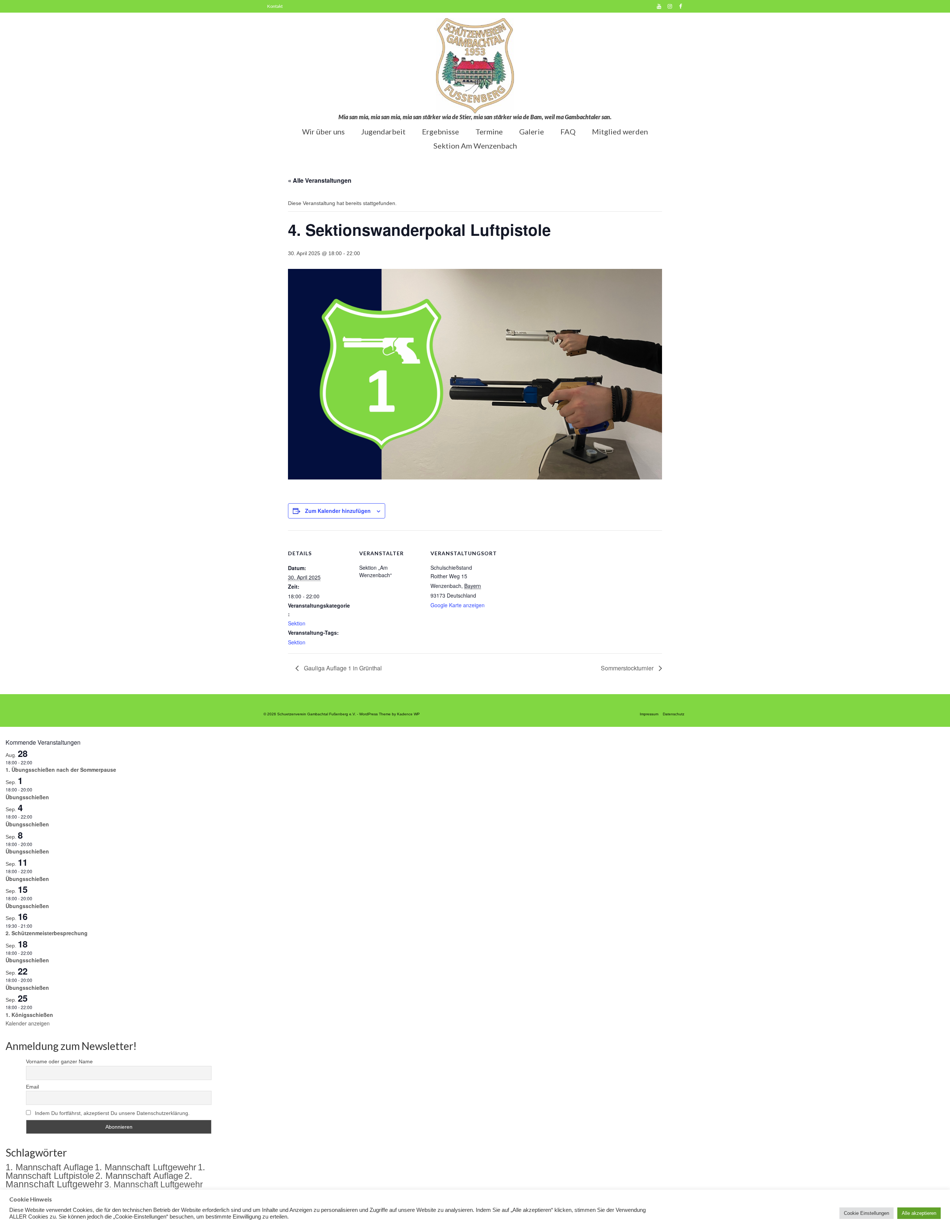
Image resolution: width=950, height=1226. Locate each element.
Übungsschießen (27, 797)
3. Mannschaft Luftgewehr (153, 1184)
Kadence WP (408, 714)
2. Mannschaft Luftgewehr (99, 1180)
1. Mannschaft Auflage (49, 1167)
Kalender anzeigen (28, 1023)
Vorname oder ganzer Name (59, 1061)
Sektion (296, 623)
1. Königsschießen (29, 1014)
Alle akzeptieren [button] (919, 1213)
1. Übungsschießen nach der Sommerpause (61, 769)
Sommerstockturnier (628, 668)
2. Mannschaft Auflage (139, 1176)
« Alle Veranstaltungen (319, 180)
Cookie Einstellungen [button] (866, 1213)
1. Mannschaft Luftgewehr (145, 1167)
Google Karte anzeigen (457, 605)
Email (32, 1087)
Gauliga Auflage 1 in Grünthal (342, 668)
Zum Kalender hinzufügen (338, 510)
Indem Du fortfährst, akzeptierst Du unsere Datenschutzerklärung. (112, 1113)
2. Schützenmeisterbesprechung (47, 933)
